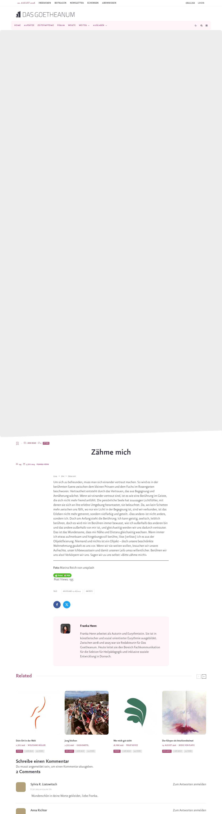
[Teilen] (57, 604)
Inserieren (45, 3)
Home (17, 25)
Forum (61, 25)
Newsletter (77, 3)
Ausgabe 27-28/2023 (72, 591)
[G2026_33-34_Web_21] (184, 713)
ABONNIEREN (109, 3)
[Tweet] (66, 604)
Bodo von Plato (187, 745)
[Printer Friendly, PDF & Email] (62, 575)
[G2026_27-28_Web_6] (38, 713)
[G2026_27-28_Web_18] (87, 713)
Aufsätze (29, 25)
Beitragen (60, 3)
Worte (72, 25)
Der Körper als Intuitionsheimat (177, 741)
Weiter (83, 25)
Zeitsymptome (46, 25)
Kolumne (69, 751)
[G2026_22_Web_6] (135, 713)
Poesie (19, 751)
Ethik (46, 443)
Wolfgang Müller (37, 745)
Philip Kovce (132, 745)
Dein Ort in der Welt (26, 741)
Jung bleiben (71, 741)
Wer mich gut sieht (122, 741)
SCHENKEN (93, 3)
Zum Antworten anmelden (189, 784)
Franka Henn (43, 464)
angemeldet (36, 766)
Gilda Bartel (83, 745)
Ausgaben (98, 25)
